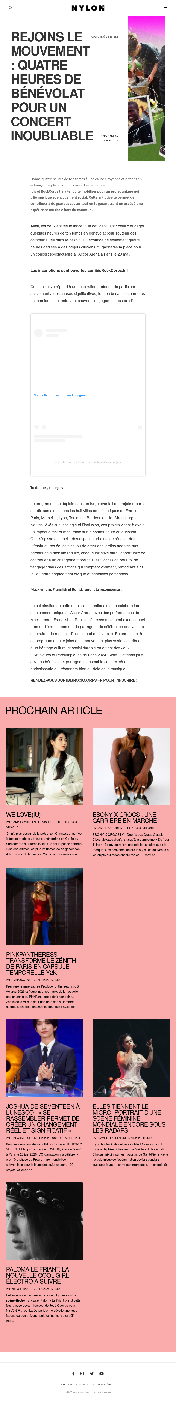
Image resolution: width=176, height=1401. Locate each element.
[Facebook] (73, 1374)
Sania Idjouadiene (111, 828)
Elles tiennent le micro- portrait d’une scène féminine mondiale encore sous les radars (129, 1118)
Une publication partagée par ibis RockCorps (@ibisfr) (88, 462)
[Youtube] (101, 1374)
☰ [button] (165, 8)
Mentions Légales (104, 1384)
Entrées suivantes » (163, 1331)
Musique (12, 827)
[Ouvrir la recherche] (10, 8)
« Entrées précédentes (14, 1331)
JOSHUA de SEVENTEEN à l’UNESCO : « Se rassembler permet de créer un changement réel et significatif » (43, 1118)
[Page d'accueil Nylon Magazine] (88, 8)
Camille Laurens (110, 1137)
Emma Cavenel (22, 980)
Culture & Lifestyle (66, 1137)
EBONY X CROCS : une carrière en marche (125, 817)
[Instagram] (82, 1374)
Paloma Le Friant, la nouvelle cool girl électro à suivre (37, 1275)
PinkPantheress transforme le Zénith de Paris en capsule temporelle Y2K (41, 963)
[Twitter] (92, 1374)
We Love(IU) (23, 814)
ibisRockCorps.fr (84, 680)
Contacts (82, 1384)
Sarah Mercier (22, 1137)
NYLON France (22, 1288)
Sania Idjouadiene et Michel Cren (36, 822)
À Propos (66, 1384)
